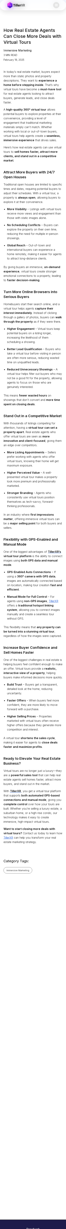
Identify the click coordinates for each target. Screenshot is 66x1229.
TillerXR (53, 601)
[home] (16, 5)
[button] (56, 5)
